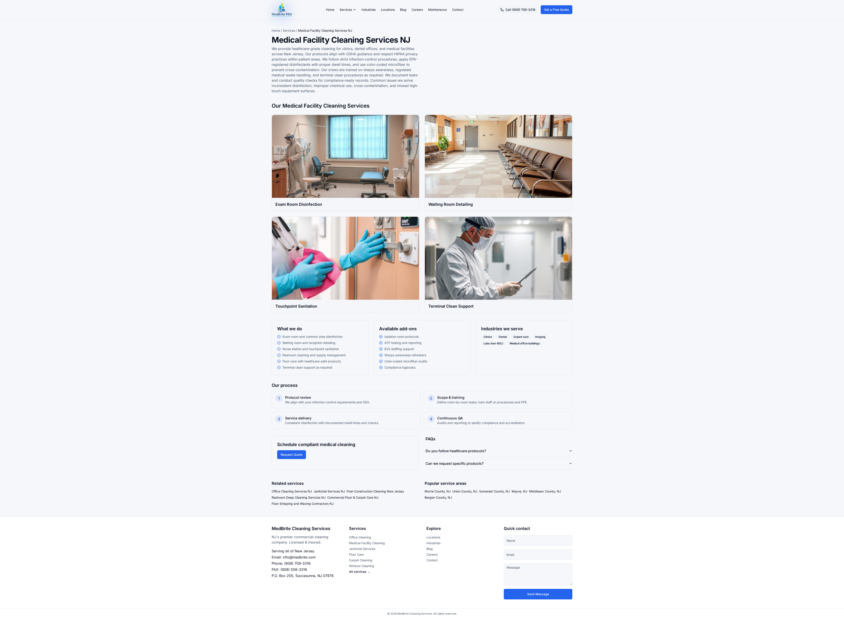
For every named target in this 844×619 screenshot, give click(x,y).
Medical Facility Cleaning (367, 543)
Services (346, 9)
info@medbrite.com (299, 557)
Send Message (538, 594)
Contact (458, 9)
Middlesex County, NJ (545, 491)
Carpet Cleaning (360, 560)
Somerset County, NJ (494, 491)
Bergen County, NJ (438, 497)
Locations (388, 9)
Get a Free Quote (556, 9)
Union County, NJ (464, 491)
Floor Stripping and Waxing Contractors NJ (303, 503)
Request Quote (291, 454)
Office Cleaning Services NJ (292, 491)
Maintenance (437, 9)
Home (330, 9)
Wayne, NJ (519, 491)
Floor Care (356, 554)
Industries (369, 9)
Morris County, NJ (438, 491)
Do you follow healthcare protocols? (456, 451)
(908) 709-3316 (297, 563)
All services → (359, 571)
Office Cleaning (360, 537)
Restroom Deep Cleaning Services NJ (299, 497)
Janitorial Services (362, 549)
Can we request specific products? (455, 463)
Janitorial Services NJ (329, 491)
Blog (403, 9)
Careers (417, 9)
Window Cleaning (361, 566)
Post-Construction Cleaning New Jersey (375, 491)
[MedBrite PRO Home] (282, 10)
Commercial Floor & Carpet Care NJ (352, 497)
